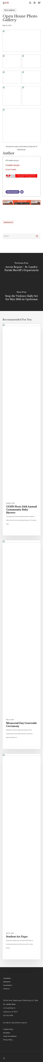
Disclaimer (6, 1033)
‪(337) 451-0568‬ (8, 1015)
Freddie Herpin (13, 165)
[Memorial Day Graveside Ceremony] (21, 644)
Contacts (6, 989)
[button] (39, 3)
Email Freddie (11, 169)
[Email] (22, 192)
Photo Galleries (9, 10)
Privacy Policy (8, 1040)
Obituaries (6, 982)
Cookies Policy (8, 1029)
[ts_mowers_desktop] (21, 206)
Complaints (7, 978)
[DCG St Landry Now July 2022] (22, 179)
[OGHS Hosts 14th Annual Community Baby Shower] (21, 429)
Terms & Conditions (10, 1036)
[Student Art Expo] (21, 856)
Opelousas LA (8, 222)
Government (7, 985)
